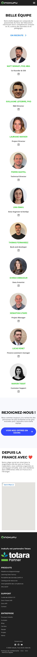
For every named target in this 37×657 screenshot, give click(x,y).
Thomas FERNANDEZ (18, 242)
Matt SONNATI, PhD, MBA (18, 66)
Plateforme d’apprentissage (10, 571)
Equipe (3, 629)
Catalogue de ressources (9, 581)
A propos (4, 620)
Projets (3, 632)
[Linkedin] (18, 74)
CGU (22, 651)
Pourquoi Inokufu (7, 617)
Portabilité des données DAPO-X (12, 577)
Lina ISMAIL (18, 207)
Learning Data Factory (8, 574)
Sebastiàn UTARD (18, 313)
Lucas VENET (18, 348)
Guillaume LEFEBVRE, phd (18, 101)
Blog (2, 623)
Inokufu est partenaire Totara (16, 549)
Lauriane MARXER (18, 137)
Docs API (4, 603)
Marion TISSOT (18, 384)
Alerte (3, 635)
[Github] (18, 645)
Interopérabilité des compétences (12, 584)
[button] (34, 3)
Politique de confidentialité (10, 651)
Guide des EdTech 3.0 (8, 597)
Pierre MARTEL (18, 172)
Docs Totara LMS (6, 600)
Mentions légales (7, 652)
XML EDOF (4, 587)
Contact (3, 606)
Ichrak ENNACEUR (18, 278)
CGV (26, 651)
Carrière (3, 626)
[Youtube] (22, 645)
